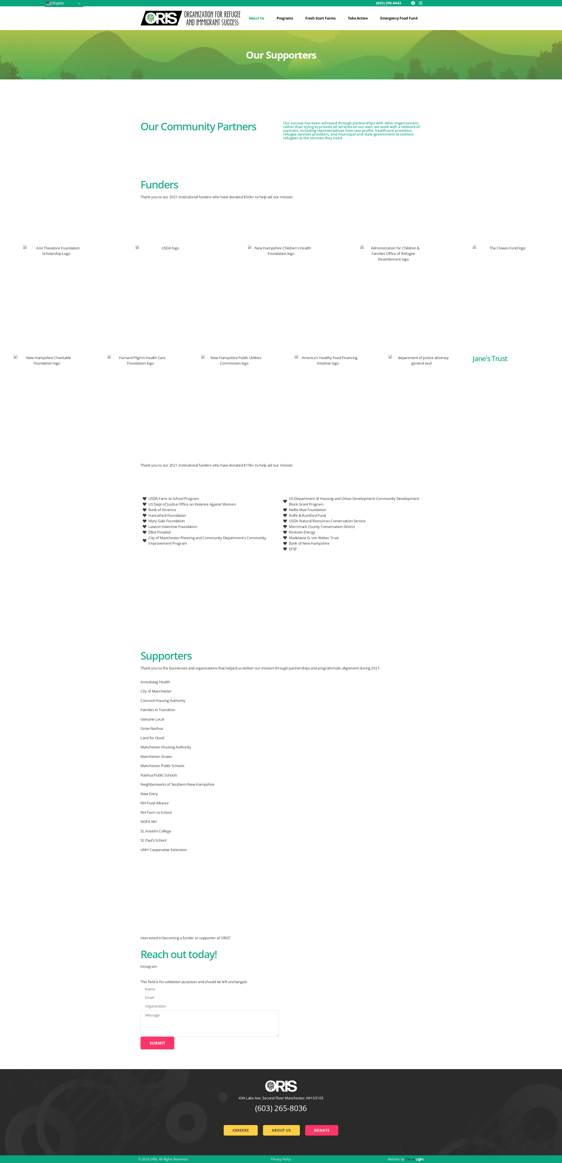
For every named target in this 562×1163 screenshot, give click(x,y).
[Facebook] (413, 3)
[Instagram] (420, 3)
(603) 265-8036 (281, 1108)
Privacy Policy (281, 1159)
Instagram (148, 966)
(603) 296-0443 (388, 3)
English (58, 3)
